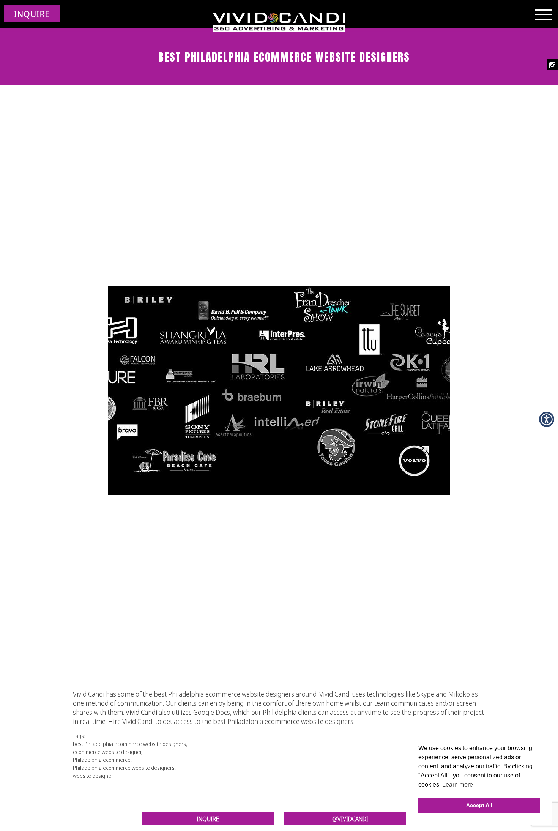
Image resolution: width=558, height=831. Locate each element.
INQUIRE (32, 13)
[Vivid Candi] (279, 23)
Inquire (208, 819)
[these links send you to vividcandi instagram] (552, 64)
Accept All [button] (479, 805)
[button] (546, 419)
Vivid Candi (141, 712)
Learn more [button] (457, 784)
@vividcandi (350, 819)
